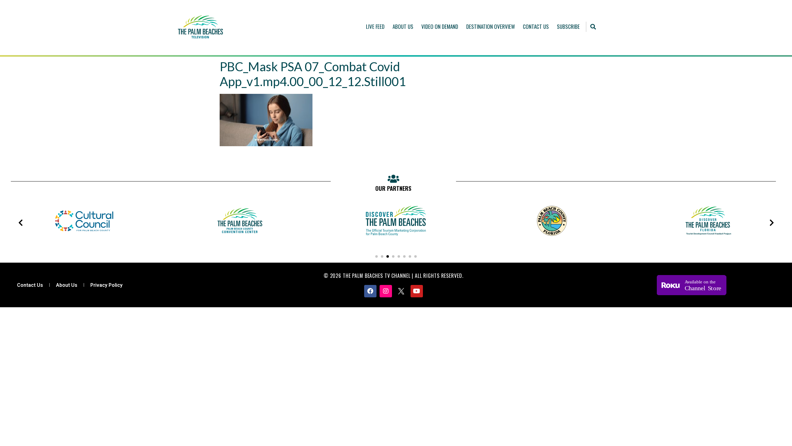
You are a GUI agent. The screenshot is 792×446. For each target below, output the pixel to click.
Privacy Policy (106, 285)
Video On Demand (439, 26)
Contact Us (536, 26)
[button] (593, 27)
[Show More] (84, 242)
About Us (403, 26)
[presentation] (20, 222)
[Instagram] (386, 291)
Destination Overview (490, 26)
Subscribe (568, 26)
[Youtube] (417, 291)
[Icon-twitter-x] (401, 291)
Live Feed (375, 26)
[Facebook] (370, 291)
